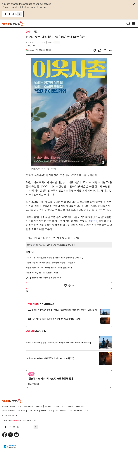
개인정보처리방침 (15, 406)
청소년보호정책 (28, 406)
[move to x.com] (10, 434)
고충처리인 (38, 406)
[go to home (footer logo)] (12, 400)
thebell (63, 411)
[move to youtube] (16, 434)
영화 (36, 31)
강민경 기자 (30, 45)
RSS (63, 406)
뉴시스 (36, 411)
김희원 (92, 221)
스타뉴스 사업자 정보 (8, 415)
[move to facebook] (4, 434)
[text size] (110, 50)
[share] (105, 50)
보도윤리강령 (79, 406)
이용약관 (56, 406)
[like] (94, 50)
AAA (70, 411)
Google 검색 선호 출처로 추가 (38, 50)
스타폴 (86, 411)
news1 (43, 411)
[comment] (99, 50)
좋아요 (71, 285)
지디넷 (50, 411)
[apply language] (19, 14)
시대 (56, 411)
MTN (30, 411)
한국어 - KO (14, 427)
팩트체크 (70, 406)
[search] (128, 23)
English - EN (15, 14)
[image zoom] (103, 162)
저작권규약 (48, 406)
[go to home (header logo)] (13, 23)
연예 (28, 31)
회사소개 (5, 406)
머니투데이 (21, 411)
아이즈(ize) (78, 411)
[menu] (134, 23)
